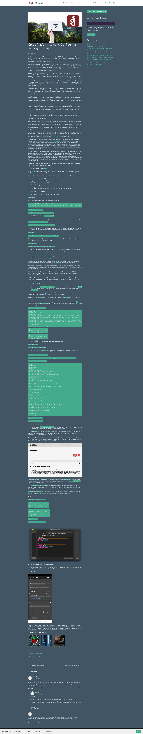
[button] (75, 3)
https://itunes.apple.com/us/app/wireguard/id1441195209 (49, 258)
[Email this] (29, 657)
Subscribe (91, 34)
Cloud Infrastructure (34, 53)
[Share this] (33, 657)
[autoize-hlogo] (36, 3)
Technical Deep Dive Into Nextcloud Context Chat (98, 46)
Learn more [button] (48, 731)
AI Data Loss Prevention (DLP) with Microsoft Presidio (99, 55)
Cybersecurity (32, 653)
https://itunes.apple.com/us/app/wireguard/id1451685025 (50, 254)
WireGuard (40, 653)
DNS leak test (78, 437)
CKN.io (73, 350)
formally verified (54, 136)
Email (88, 21)
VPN (37, 653)
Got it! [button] (138, 731)
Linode (45, 168)
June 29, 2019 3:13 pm (37, 678)
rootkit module (56, 123)
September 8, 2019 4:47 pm (38, 714)
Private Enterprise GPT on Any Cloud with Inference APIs (100, 57)
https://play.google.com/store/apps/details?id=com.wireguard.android (54, 256)
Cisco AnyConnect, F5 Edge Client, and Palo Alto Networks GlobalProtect (52, 141)
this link (32, 171)
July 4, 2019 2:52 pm (39, 694)
